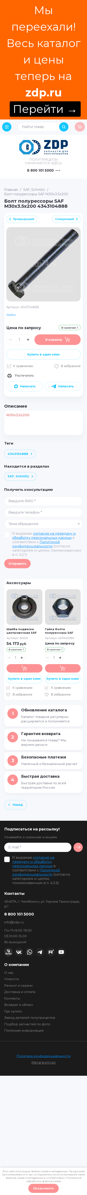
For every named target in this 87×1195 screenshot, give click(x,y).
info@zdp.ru (14, 922)
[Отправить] (78, 847)
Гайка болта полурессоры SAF (59, 630)
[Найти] (63, 127)
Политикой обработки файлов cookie (54, 1179)
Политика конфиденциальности (43, 1056)
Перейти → (45, 109)
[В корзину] (24, 668)
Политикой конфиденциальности (36, 544)
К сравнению (23, 366)
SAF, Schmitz (34, 190)
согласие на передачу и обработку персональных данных (44, 536)
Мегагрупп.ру (43, 1063)
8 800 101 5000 (40, 170)
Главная (11, 190)
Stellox (11, 314)
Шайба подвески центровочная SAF (22, 630)
